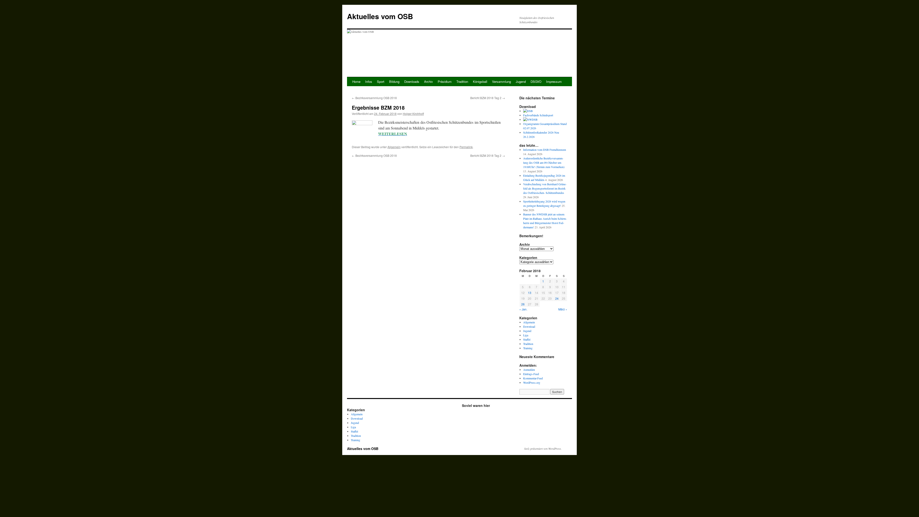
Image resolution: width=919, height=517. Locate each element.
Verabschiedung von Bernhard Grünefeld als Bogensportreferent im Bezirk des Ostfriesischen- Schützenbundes (544, 188)
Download (529, 326)
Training (527, 348)
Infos (368, 81)
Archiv (428, 81)
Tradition (462, 81)
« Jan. (523, 309)
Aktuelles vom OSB (380, 16)
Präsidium (445, 81)
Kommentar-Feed (533, 378)
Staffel (526, 339)
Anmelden (529, 369)
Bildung (394, 81)
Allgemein (394, 147)
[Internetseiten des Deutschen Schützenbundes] (528, 111)
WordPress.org (531, 382)
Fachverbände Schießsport (538, 115)
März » (562, 309)
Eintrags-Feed (531, 374)
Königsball (480, 81)
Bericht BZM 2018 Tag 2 (487, 98)
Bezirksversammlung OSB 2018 (374, 98)
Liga (525, 335)
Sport (380, 81)
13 (529, 293)
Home (356, 81)
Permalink (466, 147)
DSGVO (536, 81)
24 (557, 298)
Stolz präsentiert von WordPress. (543, 448)
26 (523, 304)
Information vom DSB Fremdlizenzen (544, 150)
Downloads (411, 81)
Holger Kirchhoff (413, 114)
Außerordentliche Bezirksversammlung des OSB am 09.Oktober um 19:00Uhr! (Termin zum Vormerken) (544, 162)
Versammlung (501, 81)
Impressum (554, 81)
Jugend (521, 81)
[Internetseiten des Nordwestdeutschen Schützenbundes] (530, 119)
